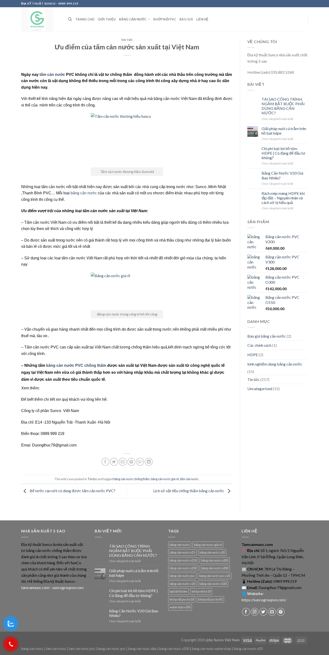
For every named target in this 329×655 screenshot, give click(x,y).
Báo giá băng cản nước (266, 336)
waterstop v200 (180, 607)
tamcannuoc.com (35, 587)
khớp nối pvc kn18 (182, 599)
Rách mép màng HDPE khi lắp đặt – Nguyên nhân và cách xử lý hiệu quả (283, 198)
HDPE (252, 354)
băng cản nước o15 (182, 552)
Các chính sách (259, 345)
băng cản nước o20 (212, 552)
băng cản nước (84, 193)
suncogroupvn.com (68, 587)
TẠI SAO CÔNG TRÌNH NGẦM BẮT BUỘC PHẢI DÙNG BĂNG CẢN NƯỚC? (283, 106)
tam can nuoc (56, 649)
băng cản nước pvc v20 (214, 576)
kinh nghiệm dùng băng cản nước (274, 364)
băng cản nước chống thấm (131, 479)
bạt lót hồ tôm (178, 591)
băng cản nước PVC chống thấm (76, 365)
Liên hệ (202, 19)
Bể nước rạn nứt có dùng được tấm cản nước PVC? (72, 490)
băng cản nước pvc (182, 576)
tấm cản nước (52, 74)
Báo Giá (186, 19)
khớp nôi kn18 (201, 591)
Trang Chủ (84, 19)
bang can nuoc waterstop (211, 649)
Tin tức (127, 39)
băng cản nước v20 (182, 584)
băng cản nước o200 (214, 560)
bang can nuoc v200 (174, 649)
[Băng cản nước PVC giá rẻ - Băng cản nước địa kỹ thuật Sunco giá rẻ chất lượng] (41, 19)
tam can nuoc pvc (82, 649)
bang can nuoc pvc (111, 649)
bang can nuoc (32, 649)
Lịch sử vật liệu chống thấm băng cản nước (189, 490)
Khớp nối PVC (164, 19)
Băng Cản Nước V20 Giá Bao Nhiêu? (282, 175)
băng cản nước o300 (214, 568)
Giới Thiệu (107, 19)
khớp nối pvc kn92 (210, 599)
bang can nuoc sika (142, 649)
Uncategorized (259, 388)
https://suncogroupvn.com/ (264, 599)
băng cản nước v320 (213, 584)
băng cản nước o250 (183, 568)
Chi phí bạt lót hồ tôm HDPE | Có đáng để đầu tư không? (283, 153)
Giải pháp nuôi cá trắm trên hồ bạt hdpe (284, 130)
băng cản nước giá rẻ (165, 479)
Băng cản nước (132, 19)
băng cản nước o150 (183, 560)
